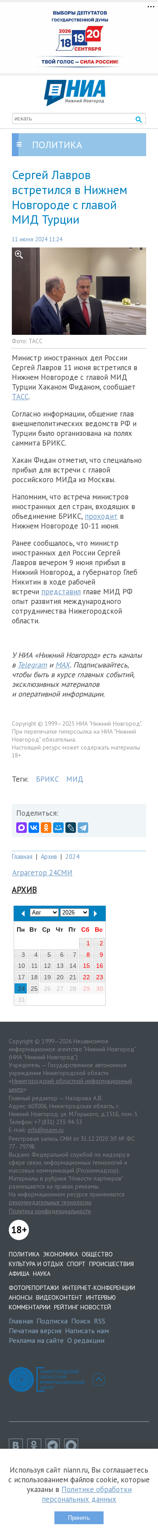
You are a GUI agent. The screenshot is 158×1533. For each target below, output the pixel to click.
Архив (49, 856)
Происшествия (111, 1264)
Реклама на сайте (36, 1340)
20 (60, 977)
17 (21, 977)
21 (72, 977)
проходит (101, 516)
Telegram (32, 665)
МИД (74, 779)
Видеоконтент (59, 1297)
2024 (72, 856)
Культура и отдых (36, 1264)
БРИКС (47, 779)
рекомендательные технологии (50, 1202)
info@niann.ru (46, 1130)
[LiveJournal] (70, 827)
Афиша (19, 1274)
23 (99, 977)
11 (34, 965)
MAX (62, 665)
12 (47, 965)
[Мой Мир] (58, 827)
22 (86, 977)
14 (72, 965)
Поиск (80, 1320)
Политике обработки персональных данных (87, 1494)
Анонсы (20, 1297)
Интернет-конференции (98, 1288)
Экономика (60, 1254)
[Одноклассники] (46, 827)
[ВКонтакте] (34, 827)
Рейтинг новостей (82, 1307)
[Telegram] (83, 827)
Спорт (76, 1264)
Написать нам (87, 1330)
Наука (41, 1274)
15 (86, 965)
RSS (99, 1320)
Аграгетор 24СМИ (42, 872)
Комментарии (29, 1307)
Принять (79, 1517)
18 (34, 977)
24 (21, 988)
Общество (97, 1254)
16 (99, 965)
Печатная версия (35, 1330)
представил (61, 591)
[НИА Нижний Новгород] (74, 104)
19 (47, 977)
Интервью (101, 1297)
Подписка (52, 1320)
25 (34, 988)
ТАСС (20, 396)
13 (60, 965)
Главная (22, 856)
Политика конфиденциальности (50, 1211)
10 (21, 965)
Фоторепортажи (34, 1288)
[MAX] (21, 827)
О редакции (85, 1340)
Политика (24, 1254)
